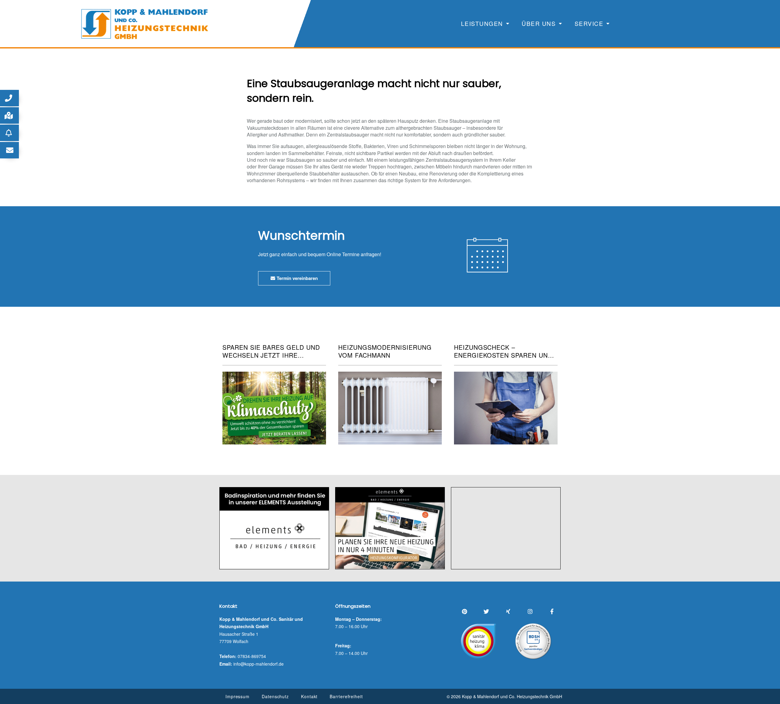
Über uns (539, 23)
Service (589, 23)
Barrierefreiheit (346, 696)
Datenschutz (275, 696)
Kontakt (309, 696)
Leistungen (482, 23)
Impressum (237, 696)
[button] (9, 98)
